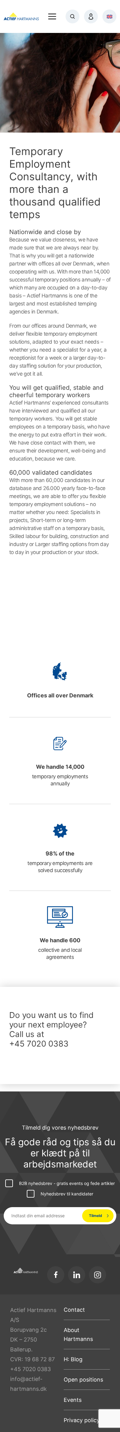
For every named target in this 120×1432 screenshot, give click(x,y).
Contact (74, 1309)
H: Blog (73, 1359)
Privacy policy (82, 1420)
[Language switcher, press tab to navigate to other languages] (109, 16)
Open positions (83, 1379)
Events (73, 1400)
